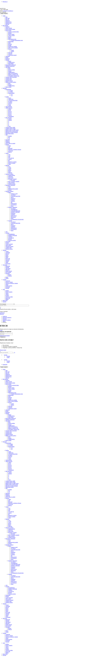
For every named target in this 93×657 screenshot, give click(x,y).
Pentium (10, 473)
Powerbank (7, 617)
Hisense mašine (11, 423)
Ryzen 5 (10, 466)
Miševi (4, 321)
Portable (10, 489)
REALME (7, 612)
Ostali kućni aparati (12, 408)
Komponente (8, 443)
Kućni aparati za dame (10, 382)
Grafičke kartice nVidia (10, 482)
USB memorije (8, 460)
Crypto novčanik (9, 597)
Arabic (8, 357)
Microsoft (10, 501)
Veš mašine (7, 420)
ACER (9, 521)
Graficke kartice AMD (10, 481)
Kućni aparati (8, 384)
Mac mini (7, 371)
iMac (6, 370)
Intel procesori (8, 471)
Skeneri (9, 543)
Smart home (10, 531)
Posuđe (9, 398)
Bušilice (7, 644)
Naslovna (5, 316)
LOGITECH (13, 558)
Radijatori (7, 412)
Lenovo (10, 512)
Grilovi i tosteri (11, 389)
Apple (4, 369)
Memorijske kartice (9, 487)
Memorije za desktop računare (14, 503)
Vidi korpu (2, 312)
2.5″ (12, 447)
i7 (8, 477)
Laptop (7, 506)
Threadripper (11, 470)
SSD (6, 488)
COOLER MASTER (12, 454)
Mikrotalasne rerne (12, 392)
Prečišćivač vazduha (12, 400)
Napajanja (7, 493)
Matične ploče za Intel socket (11, 484)
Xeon (9, 479)
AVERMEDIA (14, 563)
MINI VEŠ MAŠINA (13, 427)
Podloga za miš (14, 547)
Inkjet (9, 539)
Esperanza (13, 552)
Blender (10, 386)
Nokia (6, 611)
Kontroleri (7, 640)
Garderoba (7, 634)
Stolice (6, 638)
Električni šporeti (9, 434)
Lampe (12, 403)
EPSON (10, 629)
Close (1, 330)
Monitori (7, 519)
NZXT (9, 457)
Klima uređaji (8, 440)
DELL (9, 525)
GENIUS (13, 554)
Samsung (7, 613)
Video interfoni (11, 536)
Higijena (10, 397)
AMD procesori (8, 461)
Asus (9, 509)
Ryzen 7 (10, 467)
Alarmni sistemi (11, 528)
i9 (8, 478)
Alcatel (7, 605)
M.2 (9, 490)
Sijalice (12, 405)
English (5, 355)
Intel (9, 500)
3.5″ (12, 449)
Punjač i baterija (8, 645)
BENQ (9, 524)
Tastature (10, 574)
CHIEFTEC (10, 452)
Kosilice (7, 649)
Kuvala (9, 390)
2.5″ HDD (10, 444)
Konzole (7, 641)
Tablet (6, 616)
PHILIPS (10, 526)
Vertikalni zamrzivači (10, 419)
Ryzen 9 (10, 468)
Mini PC (10, 505)
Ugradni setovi (8, 433)
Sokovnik (10, 406)
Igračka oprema (8, 639)
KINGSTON (14, 557)
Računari (5, 318)
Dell (9, 510)
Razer (12, 559)
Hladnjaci (7, 494)
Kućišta (7, 450)
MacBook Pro (8, 375)
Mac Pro (7, 373)
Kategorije (5, 364)
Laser (9, 541)
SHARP (10, 592)
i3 (8, 474)
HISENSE (7, 619)
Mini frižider (11, 417)
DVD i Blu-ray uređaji (10, 497)
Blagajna (2, 314)
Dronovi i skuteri (9, 635)
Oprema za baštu (9, 650)
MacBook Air (8, 376)
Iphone (6, 609)
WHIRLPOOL (11, 416)
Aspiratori (7, 409)
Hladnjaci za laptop (12, 515)
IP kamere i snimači (12, 532)
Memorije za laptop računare (11, 485)
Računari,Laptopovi (7, 317)
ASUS (9, 451)
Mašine (7, 652)
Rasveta (10, 402)
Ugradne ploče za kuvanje (11, 430)
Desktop (7, 498)
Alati (4, 643)
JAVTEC (10, 456)
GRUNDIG (8, 622)
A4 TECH (13, 548)
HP (9, 514)
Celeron (10, 472)
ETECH (13, 553)
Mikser (9, 391)
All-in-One (10, 504)
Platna (6, 630)
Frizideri (7, 413)
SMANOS (10, 530)
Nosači (6, 632)
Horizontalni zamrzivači (10, 418)
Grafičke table (8, 601)
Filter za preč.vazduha (13, 401)
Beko (9, 422)
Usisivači (10, 407)
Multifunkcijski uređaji (13, 542)
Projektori (7, 627)
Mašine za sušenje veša (13, 428)
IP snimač (13, 533)
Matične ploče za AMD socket (12, 483)
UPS (6, 585)
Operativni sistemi (9, 600)
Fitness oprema (8, 381)
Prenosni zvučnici (12, 593)
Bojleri (6, 411)
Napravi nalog (3, 350)
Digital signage (8, 624)
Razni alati (7, 651)
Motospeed (13, 570)
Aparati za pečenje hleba (13, 385)
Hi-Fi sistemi (8, 625)
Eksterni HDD (11, 446)
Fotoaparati (7, 595)
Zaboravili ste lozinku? (5, 335)
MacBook (7, 374)
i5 (8, 476)
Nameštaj (7, 380)
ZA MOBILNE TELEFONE (17, 573)
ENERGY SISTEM (15, 565)
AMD (9, 499)
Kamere (7, 596)
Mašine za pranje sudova (10, 435)
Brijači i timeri (11, 387)
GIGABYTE (11, 511)
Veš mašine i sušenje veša (13, 429)
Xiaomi (7, 614)
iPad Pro (7, 378)
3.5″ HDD (10, 445)
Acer (9, 508)
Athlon (9, 462)
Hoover (9, 424)
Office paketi (8, 598)
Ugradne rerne (8, 432)
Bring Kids (5, 654)
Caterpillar (7, 606)
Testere (7, 646)
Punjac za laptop (11, 516)
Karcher (4, 655)
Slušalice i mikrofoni (12, 560)
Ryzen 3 (10, 465)
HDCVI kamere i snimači (13, 535)
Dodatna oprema (11, 537)
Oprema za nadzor (9, 527)
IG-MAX (10, 455)
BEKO (9, 414)
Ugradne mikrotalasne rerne (17, 393)
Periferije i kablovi (7, 320)
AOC (9, 520)
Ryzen (9, 463)
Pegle (9, 396)
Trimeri (7, 647)
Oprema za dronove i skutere (11, 636)
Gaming (4, 633)
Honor (6, 608)
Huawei (7, 607)
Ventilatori (7, 495)
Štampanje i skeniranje (10, 538)
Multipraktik (10, 395)
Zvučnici (7, 586)
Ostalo (9, 458)
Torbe (9, 517)
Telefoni (4, 603)
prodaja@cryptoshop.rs (8, 10)
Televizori (5, 618)
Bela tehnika (5, 379)
